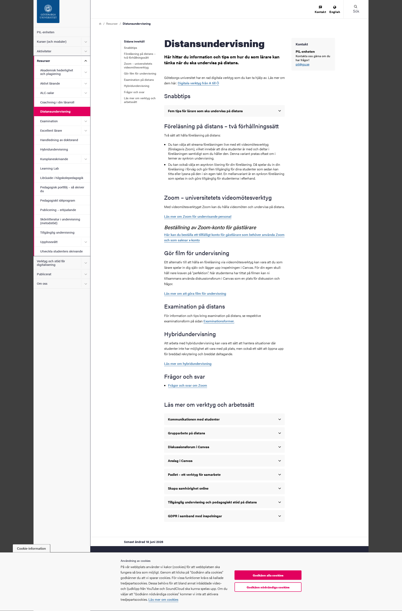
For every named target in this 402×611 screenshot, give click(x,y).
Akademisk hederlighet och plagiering (56, 72)
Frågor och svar (134, 92)
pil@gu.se (302, 64)
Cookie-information (31, 548)
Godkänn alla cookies (268, 575)
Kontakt (320, 12)
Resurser (43, 60)
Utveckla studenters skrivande (61, 251)
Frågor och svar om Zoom (187, 385)
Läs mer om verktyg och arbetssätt (140, 100)
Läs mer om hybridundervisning (187, 363)
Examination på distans (139, 79)
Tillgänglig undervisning (57, 232)
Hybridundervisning (54, 149)
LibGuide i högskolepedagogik (61, 177)
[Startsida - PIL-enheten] (62, 13)
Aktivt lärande (50, 83)
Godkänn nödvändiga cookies (268, 587)
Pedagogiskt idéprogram (57, 200)
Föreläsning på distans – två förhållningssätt (140, 55)
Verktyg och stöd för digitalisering (51, 263)
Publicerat (44, 274)
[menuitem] (320, 9)
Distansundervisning (55, 111)
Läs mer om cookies (163, 599)
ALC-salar (47, 92)
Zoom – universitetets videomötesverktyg (138, 65)
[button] (355, 9)
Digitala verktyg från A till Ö (198, 83)
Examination (49, 121)
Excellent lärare (51, 130)
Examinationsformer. (219, 321)
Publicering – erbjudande (58, 209)
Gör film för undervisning (140, 73)
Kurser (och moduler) (51, 41)
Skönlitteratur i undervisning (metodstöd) (60, 221)
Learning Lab (49, 168)
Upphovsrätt (49, 241)
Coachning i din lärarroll (57, 102)
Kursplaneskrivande (54, 159)
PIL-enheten (45, 32)
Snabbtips (130, 47)
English (334, 12)
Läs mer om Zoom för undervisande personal (197, 216)
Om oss (42, 283)
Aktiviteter (44, 51)
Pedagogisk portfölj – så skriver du (62, 189)
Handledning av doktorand (59, 140)
